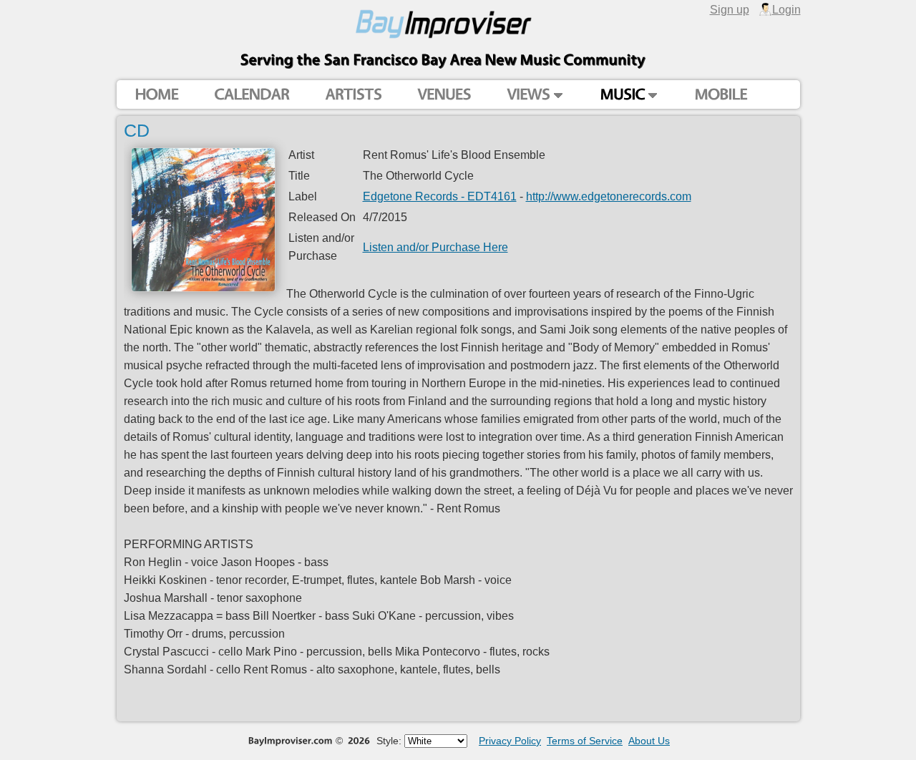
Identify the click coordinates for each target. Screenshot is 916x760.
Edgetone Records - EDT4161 (440, 196)
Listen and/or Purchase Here (435, 246)
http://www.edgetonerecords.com (608, 196)
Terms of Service (585, 740)
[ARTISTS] (353, 95)
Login (786, 9)
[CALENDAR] (251, 95)
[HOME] (156, 95)
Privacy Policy (510, 740)
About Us (649, 740)
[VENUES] (444, 95)
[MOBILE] (720, 95)
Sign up (729, 9)
